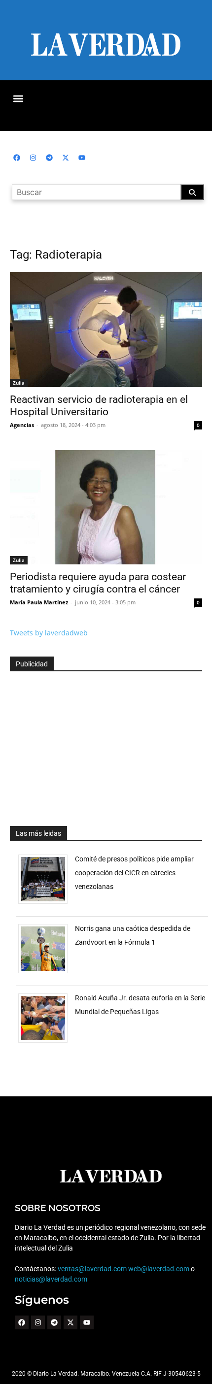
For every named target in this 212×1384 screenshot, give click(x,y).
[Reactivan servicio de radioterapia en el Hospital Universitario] (106, 329)
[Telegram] (49, 158)
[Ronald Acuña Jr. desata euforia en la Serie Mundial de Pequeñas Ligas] (46, 1042)
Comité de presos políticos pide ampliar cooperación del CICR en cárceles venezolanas (134, 872)
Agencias (22, 424)
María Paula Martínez (39, 602)
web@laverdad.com (158, 1269)
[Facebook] (17, 158)
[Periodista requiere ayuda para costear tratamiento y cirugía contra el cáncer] (106, 507)
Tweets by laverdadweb (49, 632)
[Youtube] (82, 158)
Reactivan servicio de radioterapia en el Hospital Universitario (99, 406)
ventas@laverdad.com (92, 1269)
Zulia (19, 382)
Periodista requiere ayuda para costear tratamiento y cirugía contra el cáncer (98, 583)
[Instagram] (33, 158)
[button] (18, 98)
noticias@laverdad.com (51, 1279)
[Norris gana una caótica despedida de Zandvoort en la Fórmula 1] (46, 973)
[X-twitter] (65, 158)
